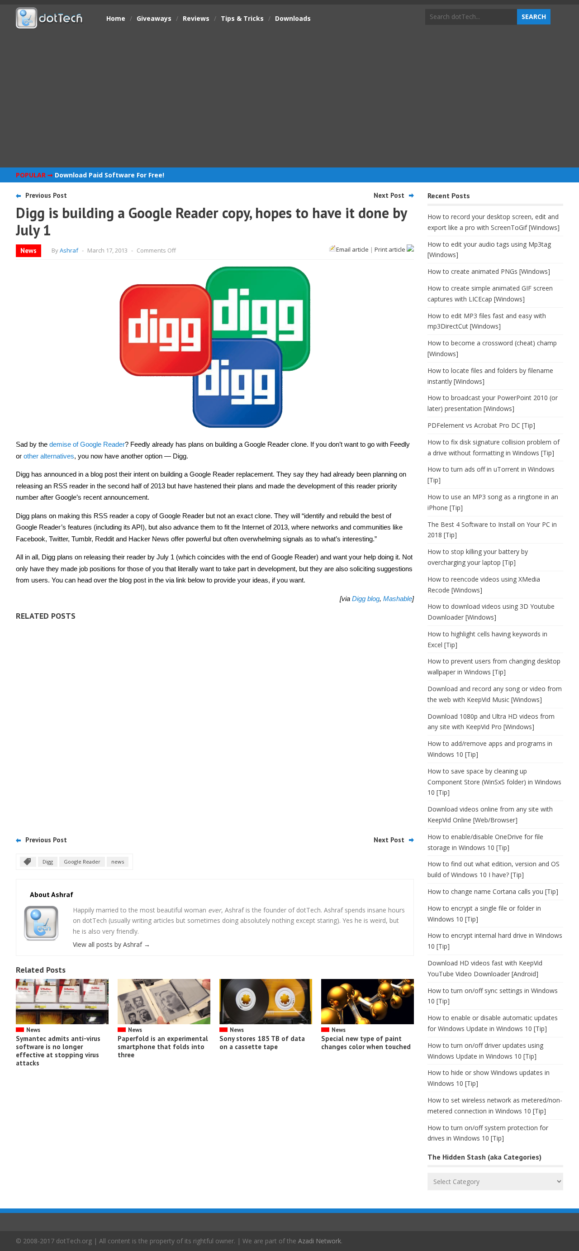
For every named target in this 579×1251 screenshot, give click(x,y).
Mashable (397, 598)
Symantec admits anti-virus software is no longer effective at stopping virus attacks (58, 1050)
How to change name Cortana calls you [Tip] (492, 891)
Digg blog (366, 598)
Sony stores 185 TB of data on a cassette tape (262, 1042)
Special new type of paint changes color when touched (366, 1042)
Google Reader (82, 861)
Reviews (196, 18)
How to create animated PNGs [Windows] (488, 271)
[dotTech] (50, 23)
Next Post (389, 195)
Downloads (293, 18)
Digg (48, 861)
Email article (352, 249)
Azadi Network (319, 1241)
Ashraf (69, 250)
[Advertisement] (289, 97)
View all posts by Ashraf (111, 944)
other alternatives (49, 456)
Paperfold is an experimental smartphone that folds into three (163, 1046)
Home (115, 18)
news (117, 861)
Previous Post (46, 195)
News (28, 250)
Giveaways (154, 18)
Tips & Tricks (242, 18)
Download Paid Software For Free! (109, 175)
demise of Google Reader (87, 444)
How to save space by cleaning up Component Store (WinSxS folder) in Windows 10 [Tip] (494, 782)
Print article (391, 249)
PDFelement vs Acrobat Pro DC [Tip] (481, 425)
